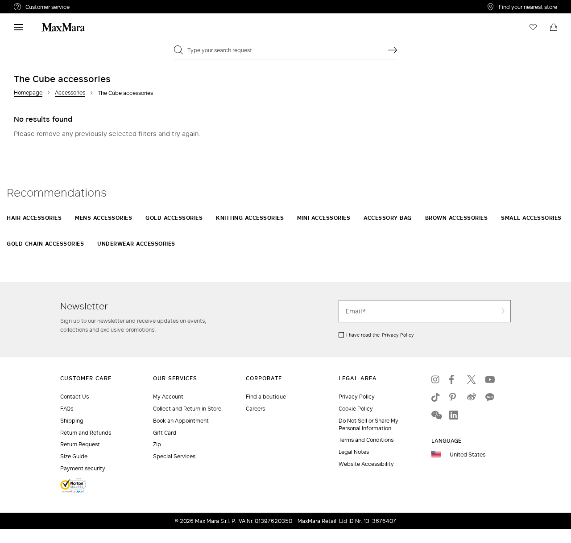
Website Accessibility (366, 464)
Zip (157, 444)
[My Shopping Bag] (553, 27)
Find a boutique (266, 396)
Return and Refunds (85, 432)
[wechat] (435, 415)
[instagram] (435, 379)
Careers (255, 408)
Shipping (71, 420)
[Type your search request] (392, 49)
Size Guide (73, 456)
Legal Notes (354, 452)
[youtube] (489, 379)
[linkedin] (453, 415)
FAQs (66, 408)
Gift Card (164, 432)
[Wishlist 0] (533, 27)
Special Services (174, 456)
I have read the (380, 334)
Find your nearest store (528, 7)
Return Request (80, 444)
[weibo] (471, 397)
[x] (471, 379)
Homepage (28, 92)
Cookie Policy (356, 408)
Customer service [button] (86, 8)
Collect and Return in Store (187, 408)
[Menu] (18, 27)
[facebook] (453, 379)
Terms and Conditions (366, 440)
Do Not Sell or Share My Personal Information (368, 424)
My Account (168, 396)
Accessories (70, 92)
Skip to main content (34, 5)
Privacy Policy (398, 334)
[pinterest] (453, 397)
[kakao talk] (489, 397)
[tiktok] (435, 397)
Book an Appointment (181, 420)
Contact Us (74, 396)
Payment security (82, 468)
